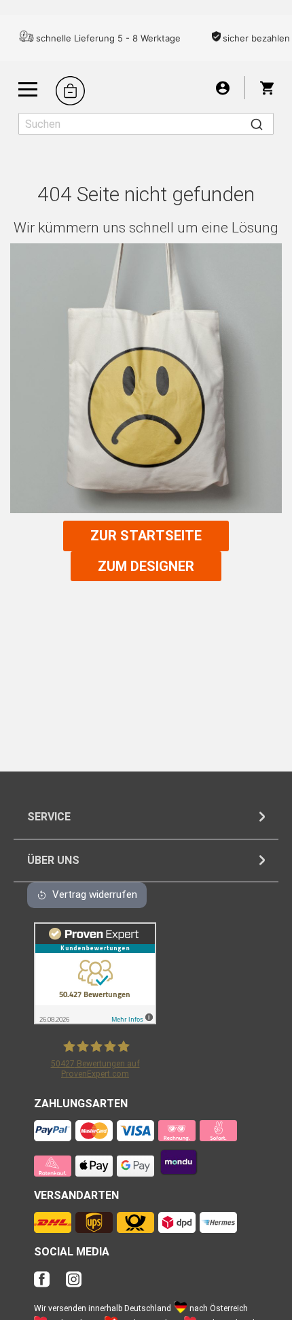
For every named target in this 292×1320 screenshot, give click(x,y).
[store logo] (70, 90)
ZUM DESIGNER (146, 566)
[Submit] (257, 124)
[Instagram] (73, 1283)
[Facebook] (48, 1283)
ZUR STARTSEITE (146, 535)
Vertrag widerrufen (94, 894)
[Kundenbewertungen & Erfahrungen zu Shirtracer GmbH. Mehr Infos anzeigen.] (95, 1020)
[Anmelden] (223, 87)
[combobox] (146, 124)
